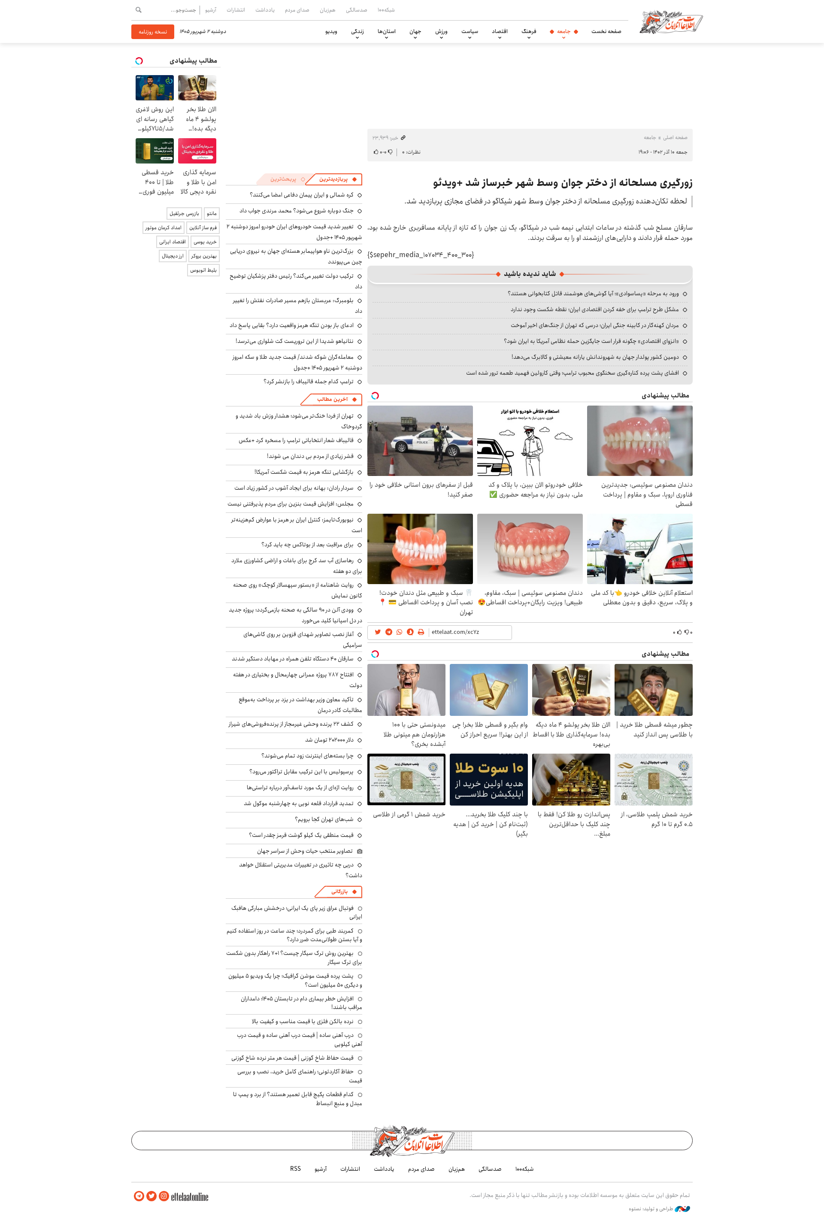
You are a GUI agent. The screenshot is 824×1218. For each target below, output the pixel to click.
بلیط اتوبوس (203, 270)
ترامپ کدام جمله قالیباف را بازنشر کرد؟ (309, 381)
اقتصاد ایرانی (172, 242)
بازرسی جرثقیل (184, 213)
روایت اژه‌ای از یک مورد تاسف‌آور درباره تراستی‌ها (300, 787)
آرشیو (210, 10)
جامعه (564, 31)
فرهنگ (528, 31)
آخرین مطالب (332, 399)
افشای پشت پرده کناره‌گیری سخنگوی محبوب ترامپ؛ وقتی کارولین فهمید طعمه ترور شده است (572, 373)
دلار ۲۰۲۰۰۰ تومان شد (329, 740)
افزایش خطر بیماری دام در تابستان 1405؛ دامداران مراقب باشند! (301, 1003)
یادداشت (265, 10)
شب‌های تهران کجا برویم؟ (324, 819)
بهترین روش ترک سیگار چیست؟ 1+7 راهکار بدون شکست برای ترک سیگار (294, 957)
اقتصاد (500, 31)
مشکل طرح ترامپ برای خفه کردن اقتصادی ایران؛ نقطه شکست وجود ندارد (595, 309)
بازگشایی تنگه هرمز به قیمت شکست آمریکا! (304, 472)
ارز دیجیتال (173, 256)
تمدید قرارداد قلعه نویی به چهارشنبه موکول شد (299, 803)
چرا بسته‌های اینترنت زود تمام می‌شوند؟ (307, 755)
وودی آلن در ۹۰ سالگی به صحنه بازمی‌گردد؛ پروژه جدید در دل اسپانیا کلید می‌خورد (295, 615)
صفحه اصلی (675, 137)
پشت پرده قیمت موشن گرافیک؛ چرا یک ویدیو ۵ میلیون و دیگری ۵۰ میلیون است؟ (295, 980)
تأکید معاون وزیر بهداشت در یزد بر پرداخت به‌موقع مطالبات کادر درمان (300, 705)
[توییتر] (151, 1196)
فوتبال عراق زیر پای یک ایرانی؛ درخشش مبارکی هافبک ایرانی (296, 912)
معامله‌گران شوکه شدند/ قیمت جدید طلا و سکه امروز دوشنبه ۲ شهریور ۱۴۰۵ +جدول (297, 362)
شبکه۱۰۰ (386, 10)
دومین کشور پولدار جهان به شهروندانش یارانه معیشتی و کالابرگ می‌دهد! (595, 357)
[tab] (338, 179)
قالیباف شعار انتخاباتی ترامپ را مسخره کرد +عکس (296, 440)
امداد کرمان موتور (163, 228)
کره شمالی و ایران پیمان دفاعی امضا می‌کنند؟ (302, 195)
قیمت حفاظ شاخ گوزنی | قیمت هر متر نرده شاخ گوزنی (292, 1058)
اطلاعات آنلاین (671, 21)
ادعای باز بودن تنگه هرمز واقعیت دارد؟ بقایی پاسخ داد (292, 325)
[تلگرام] (139, 1196)
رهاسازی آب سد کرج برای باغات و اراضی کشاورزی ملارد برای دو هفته (296, 566)
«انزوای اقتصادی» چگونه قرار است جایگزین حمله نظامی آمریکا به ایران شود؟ (591, 341)
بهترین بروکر (204, 256)
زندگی (357, 31)
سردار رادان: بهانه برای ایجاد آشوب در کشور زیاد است (294, 488)
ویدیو (331, 31)
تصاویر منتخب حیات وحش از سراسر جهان (305, 851)
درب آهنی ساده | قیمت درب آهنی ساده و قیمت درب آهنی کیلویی (299, 1039)
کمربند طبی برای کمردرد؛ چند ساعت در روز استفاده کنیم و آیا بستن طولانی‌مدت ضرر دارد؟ (294, 935)
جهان (415, 31)
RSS (295, 1169)
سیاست (469, 31)
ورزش (441, 31)
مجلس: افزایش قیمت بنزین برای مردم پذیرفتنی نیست (290, 504)
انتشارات (236, 10)
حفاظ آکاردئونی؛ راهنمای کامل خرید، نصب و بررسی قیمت (299, 1076)
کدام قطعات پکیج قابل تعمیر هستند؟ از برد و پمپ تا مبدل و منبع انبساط (297, 1099)
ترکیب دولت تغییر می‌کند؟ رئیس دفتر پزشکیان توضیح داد (296, 281)
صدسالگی (356, 10)
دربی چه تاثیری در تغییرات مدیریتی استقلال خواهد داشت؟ (300, 870)
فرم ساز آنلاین (203, 228)
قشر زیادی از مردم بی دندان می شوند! (310, 456)
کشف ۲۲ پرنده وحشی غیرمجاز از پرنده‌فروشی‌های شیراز (291, 724)
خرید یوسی (205, 242)
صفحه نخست (606, 31)
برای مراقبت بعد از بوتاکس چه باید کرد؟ (307, 544)
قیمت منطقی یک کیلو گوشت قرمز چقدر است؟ (301, 835)
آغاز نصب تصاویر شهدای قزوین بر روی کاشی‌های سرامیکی (302, 640)
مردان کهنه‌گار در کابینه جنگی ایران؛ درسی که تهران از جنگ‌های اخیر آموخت (595, 325)
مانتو (212, 213)
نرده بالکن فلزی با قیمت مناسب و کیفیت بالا (303, 1021)
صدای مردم (297, 10)
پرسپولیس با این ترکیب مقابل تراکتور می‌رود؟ (301, 771)
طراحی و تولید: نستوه (652, 1209)
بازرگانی (339, 892)
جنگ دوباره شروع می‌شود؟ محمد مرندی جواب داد (296, 210)
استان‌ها (387, 31)
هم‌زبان (328, 10)
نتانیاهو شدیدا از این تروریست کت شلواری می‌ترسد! (295, 341)
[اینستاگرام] (164, 1196)
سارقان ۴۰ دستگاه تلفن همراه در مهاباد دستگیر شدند (293, 659)
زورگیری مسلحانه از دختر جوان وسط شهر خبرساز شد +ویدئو (563, 183)
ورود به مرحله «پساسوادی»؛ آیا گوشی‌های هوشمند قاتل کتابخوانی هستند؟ (593, 293)
